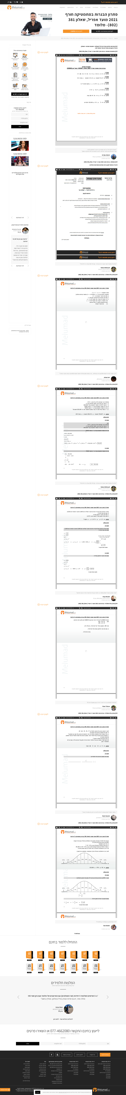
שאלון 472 (92, 1074)
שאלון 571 (76, 1072)
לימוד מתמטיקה (42, 1076)
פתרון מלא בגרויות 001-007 (56, 1064)
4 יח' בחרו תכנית (90, 1061)
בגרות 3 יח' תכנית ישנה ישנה (104, 1064)
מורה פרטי (27, 1065)
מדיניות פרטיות (26, 1069)
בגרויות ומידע (103, 38)
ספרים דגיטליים (42, 1067)
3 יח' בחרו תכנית (106, 1061)
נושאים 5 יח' (75, 1069)
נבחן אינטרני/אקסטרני (57, 1083)
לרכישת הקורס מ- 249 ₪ (20, 94)
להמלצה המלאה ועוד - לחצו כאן (63, 1019)
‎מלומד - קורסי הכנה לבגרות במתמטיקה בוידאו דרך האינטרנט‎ (20, 331)
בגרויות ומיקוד (70, 7)
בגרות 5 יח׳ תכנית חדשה (72, 1071)
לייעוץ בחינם (79, 1055)
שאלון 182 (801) (106, 1065)
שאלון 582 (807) (74, 1067)
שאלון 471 (92, 1072)
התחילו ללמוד (105, 1055)
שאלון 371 (108, 1076)
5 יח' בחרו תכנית (73, 1061)
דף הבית (116, 7)
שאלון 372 (108, 1078)
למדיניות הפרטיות (63, 1092)
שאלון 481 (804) (90, 1065)
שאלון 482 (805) (90, 1067)
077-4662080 (20, 109)
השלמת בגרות (26, 1064)
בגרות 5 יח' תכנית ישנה (73, 1064)
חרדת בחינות (59, 1079)
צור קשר (110, 7)
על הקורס (92, 1055)
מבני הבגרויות (59, 1076)
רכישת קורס (62, 7)
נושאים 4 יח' (91, 1069)
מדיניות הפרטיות (28, 1088)
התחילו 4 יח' (95, 7)
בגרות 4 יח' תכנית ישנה (89, 1064)
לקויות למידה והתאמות (57, 1081)
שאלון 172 (108, 1074)
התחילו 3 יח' (103, 7)
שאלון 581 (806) (74, 1065)
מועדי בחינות (27, 1078)
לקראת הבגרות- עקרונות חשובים (56, 1071)
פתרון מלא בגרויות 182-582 (56, 1067)
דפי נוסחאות (59, 1069)
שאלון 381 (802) (106, 1067)
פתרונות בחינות (26, 1076)
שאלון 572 (76, 1074)
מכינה (81, 7)
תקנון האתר (27, 1067)
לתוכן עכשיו (76, 31)
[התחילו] (98, 955)
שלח (20, 127)
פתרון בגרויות (96, 38)
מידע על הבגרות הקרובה (56, 1074)
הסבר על (27, 1061)
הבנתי (37, 1092)
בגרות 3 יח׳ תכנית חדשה (105, 1072)
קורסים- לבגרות (42, 1065)
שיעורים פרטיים (42, 1071)
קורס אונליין (43, 1072)
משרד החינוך (43, 1074)
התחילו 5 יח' (87, 7)
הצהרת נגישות (67, 1055)
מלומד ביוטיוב (27, 1074)
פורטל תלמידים (26, 1081)
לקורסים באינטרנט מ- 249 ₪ (104, 31)
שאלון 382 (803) (106, 1069)
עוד (45, 1061)
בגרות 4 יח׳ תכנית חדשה (89, 1071)
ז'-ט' (77, 7)
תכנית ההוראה (42, 1069)
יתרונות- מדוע (43, 1064)
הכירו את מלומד (106, 158)
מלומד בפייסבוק (26, 1072)
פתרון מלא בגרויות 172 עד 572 (55, 1065)
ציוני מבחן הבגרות (58, 1078)
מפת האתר (27, 1071)
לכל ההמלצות (20, 217)
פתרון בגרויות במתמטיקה (55, 1061)
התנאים (22, 1088)
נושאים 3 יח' (107, 1071)
